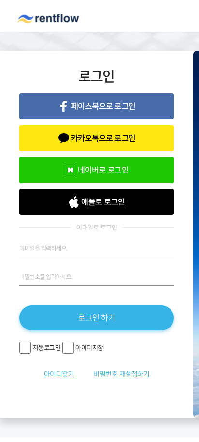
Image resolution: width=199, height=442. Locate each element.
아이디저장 (89, 348)
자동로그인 (47, 348)
